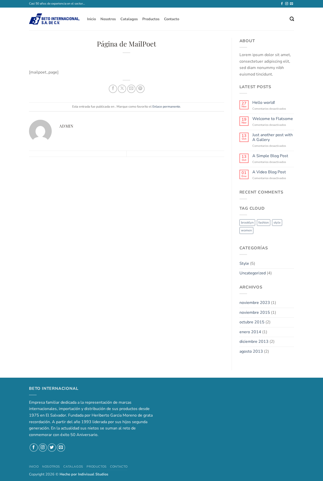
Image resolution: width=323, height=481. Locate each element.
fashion (263, 222)
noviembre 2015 (254, 312)
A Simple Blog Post (270, 156)
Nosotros (108, 18)
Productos (150, 18)
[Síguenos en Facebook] (281, 4)
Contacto (171, 18)
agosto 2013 (251, 351)
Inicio (91, 18)
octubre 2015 (251, 322)
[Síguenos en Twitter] (52, 447)
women (246, 230)
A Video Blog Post (269, 172)
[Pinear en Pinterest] (140, 89)
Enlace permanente (166, 106)
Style (244, 263)
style (277, 222)
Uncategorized (252, 273)
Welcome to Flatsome (272, 118)
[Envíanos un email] (291, 4)
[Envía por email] (131, 89)
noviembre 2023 (254, 302)
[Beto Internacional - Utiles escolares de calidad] (54, 19)
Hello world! (263, 102)
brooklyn (247, 222)
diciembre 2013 (253, 341)
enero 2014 (250, 332)
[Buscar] (292, 19)
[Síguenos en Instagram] (286, 4)
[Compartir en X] (122, 89)
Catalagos (129, 18)
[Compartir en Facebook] (113, 89)
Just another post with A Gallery (272, 137)
